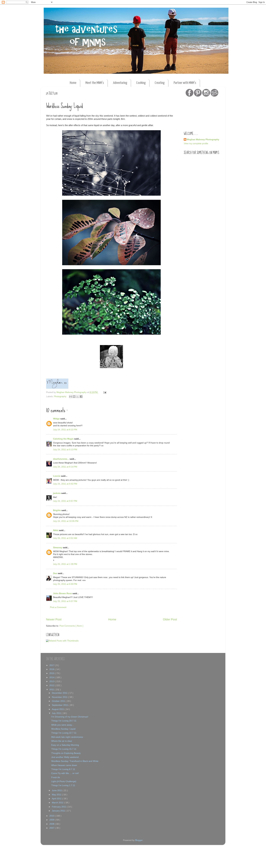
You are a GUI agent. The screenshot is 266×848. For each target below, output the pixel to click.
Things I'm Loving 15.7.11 (63, 749)
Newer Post (53, 619)
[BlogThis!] (74, 396)
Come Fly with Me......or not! (65, 773)
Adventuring (120, 83)
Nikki (56, 530)
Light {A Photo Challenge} (63, 781)
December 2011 (60, 693)
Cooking (141, 83)
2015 (52, 673)
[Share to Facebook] (81, 396)
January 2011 (59, 811)
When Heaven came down (64, 765)
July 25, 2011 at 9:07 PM (65, 601)
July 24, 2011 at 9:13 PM (65, 449)
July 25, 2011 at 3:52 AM (65, 538)
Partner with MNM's (185, 83)
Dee (55, 573)
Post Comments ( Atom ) (71, 626)
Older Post (170, 619)
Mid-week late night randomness (67, 737)
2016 (52, 669)
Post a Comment (58, 607)
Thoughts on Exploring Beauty (66, 753)
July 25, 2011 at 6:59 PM (65, 584)
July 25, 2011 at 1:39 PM (65, 564)
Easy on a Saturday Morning (65, 745)
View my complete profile (196, 143)
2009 (52, 820)
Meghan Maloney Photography (203, 139)
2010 (52, 816)
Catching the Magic (63, 439)
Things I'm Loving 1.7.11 (63, 785)
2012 (52, 685)
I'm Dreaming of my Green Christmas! (69, 717)
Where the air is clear (61, 741)
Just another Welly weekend (65, 757)
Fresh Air (55, 777)
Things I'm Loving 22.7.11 (63, 733)
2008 (52, 824)
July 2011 (57, 713)
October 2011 (59, 701)
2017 (52, 665)
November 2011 (60, 697)
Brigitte (57, 510)
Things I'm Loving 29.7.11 (63, 721)
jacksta (57, 493)
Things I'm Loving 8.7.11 (63, 769)
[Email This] (70, 396)
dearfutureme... (61, 459)
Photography (60, 396)
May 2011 (57, 794)
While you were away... (62, 725)
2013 (52, 681)
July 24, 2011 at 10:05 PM (65, 521)
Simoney (58, 547)
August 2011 (58, 709)
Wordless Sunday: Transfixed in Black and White (74, 761)
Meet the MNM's (94, 83)
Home (73, 83)
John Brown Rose (63, 593)
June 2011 (57, 790)
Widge (56, 419)
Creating (160, 83)
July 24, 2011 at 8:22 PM (65, 429)
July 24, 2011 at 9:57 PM (65, 501)
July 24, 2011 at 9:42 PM (65, 484)
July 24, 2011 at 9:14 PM (65, 467)
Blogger (139, 840)
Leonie (57, 476)
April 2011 (57, 798)
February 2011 (59, 807)
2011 (52, 689)
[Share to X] (77, 396)
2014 (52, 677)
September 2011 (60, 705)
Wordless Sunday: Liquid (63, 729)
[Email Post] (104, 392)
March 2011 (58, 802)
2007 (52, 828)
